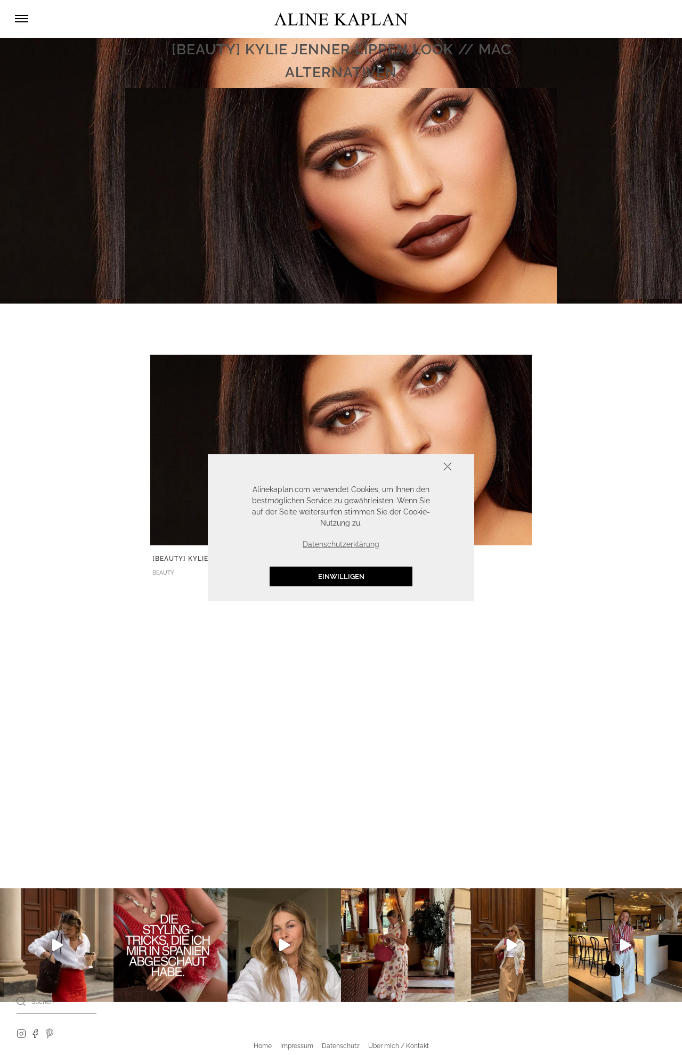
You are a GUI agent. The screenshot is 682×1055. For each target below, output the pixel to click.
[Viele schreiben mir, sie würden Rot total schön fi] (56, 945)
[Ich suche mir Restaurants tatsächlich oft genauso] (397, 945)
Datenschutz (341, 1046)
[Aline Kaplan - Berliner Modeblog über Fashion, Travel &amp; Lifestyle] (341, 19)
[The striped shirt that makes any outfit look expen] (625, 945)
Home (263, 1046)
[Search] (21, 1001)
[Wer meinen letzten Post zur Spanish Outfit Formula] (170, 945)
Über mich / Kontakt (398, 1046)
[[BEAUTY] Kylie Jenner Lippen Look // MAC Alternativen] (341, 449)
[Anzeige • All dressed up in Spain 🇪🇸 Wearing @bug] (511, 945)
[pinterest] (49, 1033)
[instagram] (21, 1033)
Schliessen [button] (414, 467)
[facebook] (35, 1033)
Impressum (296, 1046)
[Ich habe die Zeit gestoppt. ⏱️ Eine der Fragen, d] (284, 945)
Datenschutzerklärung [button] (341, 543)
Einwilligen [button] (341, 576)
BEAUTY (163, 573)
